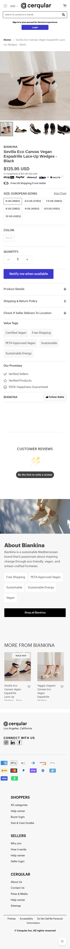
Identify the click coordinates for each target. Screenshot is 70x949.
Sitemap (16, 906)
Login (35, 27)
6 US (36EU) (13, 201)
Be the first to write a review (35, 474)
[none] (6, 129)
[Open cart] (64, 6)
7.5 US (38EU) (54, 201)
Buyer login (18, 817)
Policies (12, 919)
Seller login (18, 861)
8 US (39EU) (13, 209)
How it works (18, 849)
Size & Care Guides (22, 823)
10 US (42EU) (13, 216)
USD (12, 6)
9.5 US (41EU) (52, 209)
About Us (16, 882)
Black (9, 238)
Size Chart (60, 193)
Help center (18, 811)
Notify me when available (28, 273)
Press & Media (19, 894)
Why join (16, 843)
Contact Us (17, 888)
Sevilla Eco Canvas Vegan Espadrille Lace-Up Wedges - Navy (13, 693)
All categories (19, 805)
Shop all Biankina (35, 612)
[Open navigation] (5, 5)
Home (7, 40)
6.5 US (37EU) (33, 201)
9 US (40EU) (32, 209)
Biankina (10, 147)
